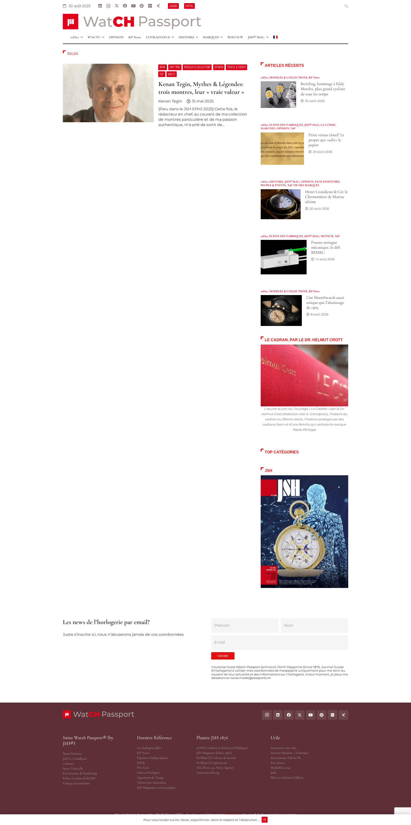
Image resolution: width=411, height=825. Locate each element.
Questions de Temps (150, 778)
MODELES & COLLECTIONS (288, 77)
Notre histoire (72, 754)
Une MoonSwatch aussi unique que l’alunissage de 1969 (325, 302)
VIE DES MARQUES (306, 185)
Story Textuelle (73, 769)
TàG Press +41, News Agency (215, 768)
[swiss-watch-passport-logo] (132, 21)
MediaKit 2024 (280, 768)
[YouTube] (133, 6)
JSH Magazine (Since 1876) (214, 753)
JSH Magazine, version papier (156, 788)
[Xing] (158, 6)
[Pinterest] (141, 6)
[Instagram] (108, 6)
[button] (346, 6)
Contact (68, 764)
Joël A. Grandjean (74, 759)
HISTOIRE (276, 182)
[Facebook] (125, 6)
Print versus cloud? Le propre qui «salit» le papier (326, 139)
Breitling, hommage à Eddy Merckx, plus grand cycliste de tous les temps (323, 88)
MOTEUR (327, 236)
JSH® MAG (311, 125)
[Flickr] (150, 6)
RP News (314, 77)
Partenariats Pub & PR (286, 758)
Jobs (273, 773)
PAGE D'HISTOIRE (327, 182)
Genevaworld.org (207, 773)
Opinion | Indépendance (152, 758)
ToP (293, 128)
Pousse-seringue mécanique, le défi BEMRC (325, 247)
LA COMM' (328, 125)
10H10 (264, 77)
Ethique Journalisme (76, 783)
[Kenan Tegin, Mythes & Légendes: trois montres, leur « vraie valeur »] (156, 97)
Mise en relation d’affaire (287, 778)
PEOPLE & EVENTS (273, 185)
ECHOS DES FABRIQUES (286, 125)
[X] (117, 6)
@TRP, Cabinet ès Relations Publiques (222, 748)
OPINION (283, 128)
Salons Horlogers (148, 773)
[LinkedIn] (100, 6)
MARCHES (268, 128)
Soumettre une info (283, 748)
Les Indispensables (149, 748)
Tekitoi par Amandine (151, 783)
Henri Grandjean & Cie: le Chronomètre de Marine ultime (326, 196)
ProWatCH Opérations (211, 763)
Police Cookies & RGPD (79, 778)
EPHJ (141, 763)
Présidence (278, 763)
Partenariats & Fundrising (80, 773)
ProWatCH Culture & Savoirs (216, 758)
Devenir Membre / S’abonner (290, 753)
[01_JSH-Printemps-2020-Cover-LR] (304, 531)
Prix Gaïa (143, 768)
